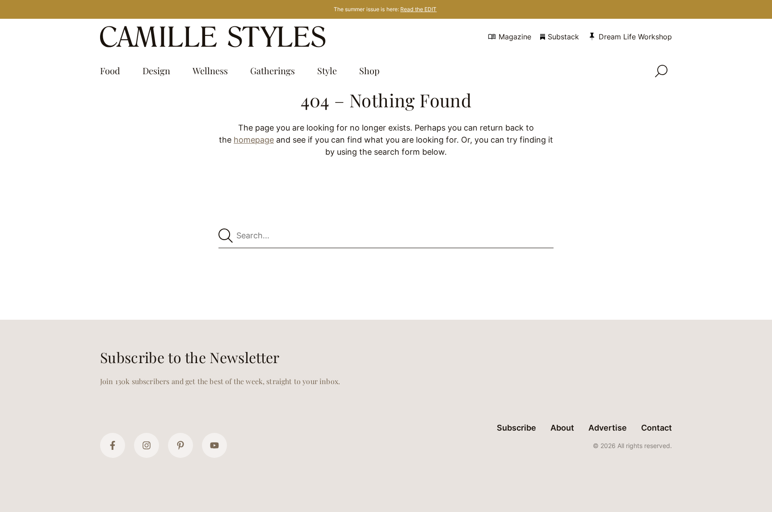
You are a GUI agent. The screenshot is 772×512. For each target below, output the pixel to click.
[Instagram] (146, 445)
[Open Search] (661, 71)
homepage (254, 139)
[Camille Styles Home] (214, 37)
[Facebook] (112, 445)
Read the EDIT (418, 9)
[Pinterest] (180, 445)
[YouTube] (214, 445)
